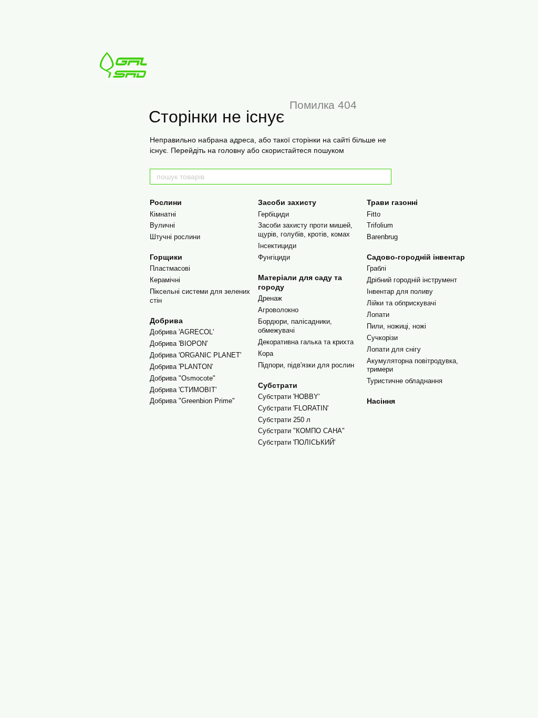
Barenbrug (382, 237)
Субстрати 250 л (284, 420)
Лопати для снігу (394, 349)
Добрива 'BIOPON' (179, 343)
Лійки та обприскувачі (401, 303)
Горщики (166, 257)
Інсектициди (277, 246)
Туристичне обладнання (404, 381)
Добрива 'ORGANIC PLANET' (195, 355)
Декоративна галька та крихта (306, 342)
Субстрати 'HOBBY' (288, 397)
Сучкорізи (382, 338)
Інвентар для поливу (400, 291)
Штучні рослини (175, 237)
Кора (265, 353)
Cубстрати (277, 385)
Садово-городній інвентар (416, 257)
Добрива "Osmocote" (182, 378)
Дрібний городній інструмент (412, 280)
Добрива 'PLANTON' (181, 367)
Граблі (376, 268)
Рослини (166, 202)
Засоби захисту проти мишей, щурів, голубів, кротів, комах (305, 229)
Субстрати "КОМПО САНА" (301, 431)
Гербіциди (273, 214)
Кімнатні (163, 214)
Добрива (166, 320)
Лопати (378, 315)
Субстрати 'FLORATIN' (293, 408)
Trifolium (380, 225)
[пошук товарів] (383, 176)
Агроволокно (278, 310)
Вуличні (162, 225)
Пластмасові (170, 268)
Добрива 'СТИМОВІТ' (183, 390)
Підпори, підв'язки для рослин (306, 365)
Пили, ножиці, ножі (396, 326)
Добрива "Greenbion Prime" (192, 401)
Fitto (373, 214)
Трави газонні (392, 202)
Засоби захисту (287, 202)
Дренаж (270, 298)
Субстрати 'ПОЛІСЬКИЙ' (296, 442)
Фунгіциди (274, 257)
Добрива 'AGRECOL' (182, 332)
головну (231, 150)
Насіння (381, 401)
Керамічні (165, 280)
